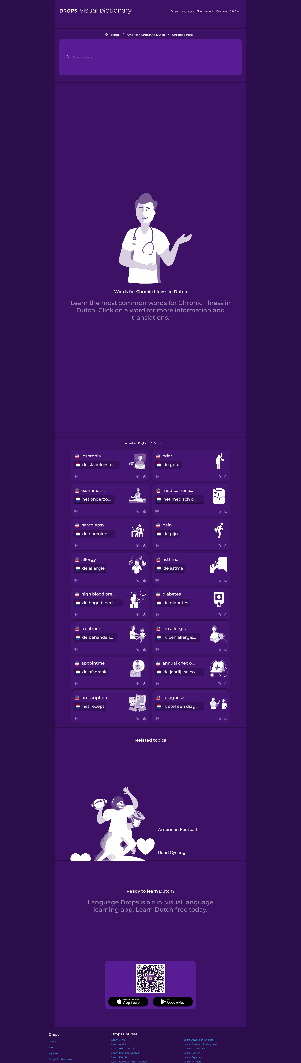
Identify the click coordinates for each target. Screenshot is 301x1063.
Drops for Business (60, 1059)
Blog (199, 11)
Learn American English (199, 1039)
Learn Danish (192, 1052)
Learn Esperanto (194, 1057)
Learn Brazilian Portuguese (201, 1044)
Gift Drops (236, 11)
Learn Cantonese (194, 1048)
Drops (174, 11)
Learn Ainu (118, 1039)
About (52, 1041)
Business (221, 11)
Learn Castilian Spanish (126, 1052)
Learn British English (124, 1048)
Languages (187, 11)
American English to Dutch (146, 34)
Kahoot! (209, 11)
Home (115, 34)
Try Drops (55, 1053)
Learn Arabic (119, 1044)
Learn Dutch (119, 1057)
